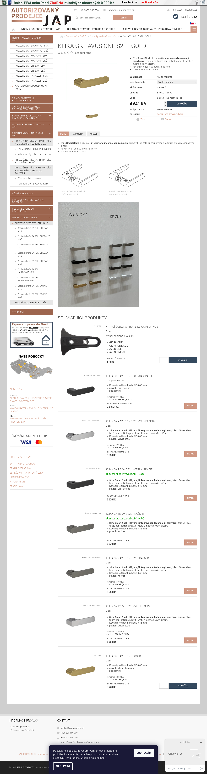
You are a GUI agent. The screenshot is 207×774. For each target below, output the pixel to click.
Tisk (143, 119)
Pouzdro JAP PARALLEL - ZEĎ (31, 81)
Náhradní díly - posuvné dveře (32, 183)
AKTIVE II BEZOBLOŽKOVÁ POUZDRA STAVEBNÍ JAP (152, 29)
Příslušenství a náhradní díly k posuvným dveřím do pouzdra (33, 170)
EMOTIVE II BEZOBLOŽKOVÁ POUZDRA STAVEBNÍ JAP (26, 116)
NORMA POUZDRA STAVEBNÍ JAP (40, 29)
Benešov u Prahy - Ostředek (26, 472)
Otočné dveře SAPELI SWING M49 (32, 295)
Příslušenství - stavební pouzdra (34, 149)
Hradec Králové (19, 477)
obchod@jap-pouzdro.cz (72, 728)
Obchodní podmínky (20, 726)
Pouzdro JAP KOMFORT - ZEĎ (31, 60)
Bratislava (16, 486)
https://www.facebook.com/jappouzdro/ (80, 742)
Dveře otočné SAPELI (24, 217)
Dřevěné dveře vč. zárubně (31, 223)
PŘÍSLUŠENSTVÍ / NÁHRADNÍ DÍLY (27, 134)
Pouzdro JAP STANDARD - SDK (32, 45)
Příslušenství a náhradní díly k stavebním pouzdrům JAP (33, 142)
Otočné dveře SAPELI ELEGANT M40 (33, 246)
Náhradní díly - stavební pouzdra (34, 154)
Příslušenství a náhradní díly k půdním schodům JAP (33, 161)
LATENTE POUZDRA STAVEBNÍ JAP (28, 125)
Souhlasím (143, 752)
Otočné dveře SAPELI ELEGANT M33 (33, 238)
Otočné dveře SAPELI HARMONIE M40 (28, 271)
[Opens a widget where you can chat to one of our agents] (185, 755)
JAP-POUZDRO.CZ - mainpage (33, 754)
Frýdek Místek (18, 481)
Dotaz (168, 119)
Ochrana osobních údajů (22, 730)
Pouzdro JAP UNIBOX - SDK (30, 65)
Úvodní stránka (13, 29)
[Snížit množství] (165, 105)
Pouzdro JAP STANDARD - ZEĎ (31, 50)
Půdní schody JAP (22, 193)
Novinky (16, 389)
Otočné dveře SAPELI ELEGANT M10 (33, 229)
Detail (190, 405)
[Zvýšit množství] (165, 102)
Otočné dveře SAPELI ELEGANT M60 (33, 262)
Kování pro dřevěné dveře (31, 302)
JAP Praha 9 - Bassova (23, 464)
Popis (63, 134)
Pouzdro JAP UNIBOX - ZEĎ (30, 70)
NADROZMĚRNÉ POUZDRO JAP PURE (31, 87)
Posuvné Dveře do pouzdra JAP (23, 209)
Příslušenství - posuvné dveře (32, 178)
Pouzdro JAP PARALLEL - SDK (31, 76)
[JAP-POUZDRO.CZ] (41, 16)
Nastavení (63, 766)
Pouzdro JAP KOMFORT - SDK (31, 55)
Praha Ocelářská (20, 468)
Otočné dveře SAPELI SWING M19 (32, 287)
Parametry (77, 134)
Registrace (191, 10)
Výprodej (18, 312)
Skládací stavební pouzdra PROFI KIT (91, 29)
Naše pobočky (20, 457)
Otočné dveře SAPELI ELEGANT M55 (33, 254)
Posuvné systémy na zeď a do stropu (28, 201)
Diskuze (93, 134)
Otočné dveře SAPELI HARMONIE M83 (28, 279)
